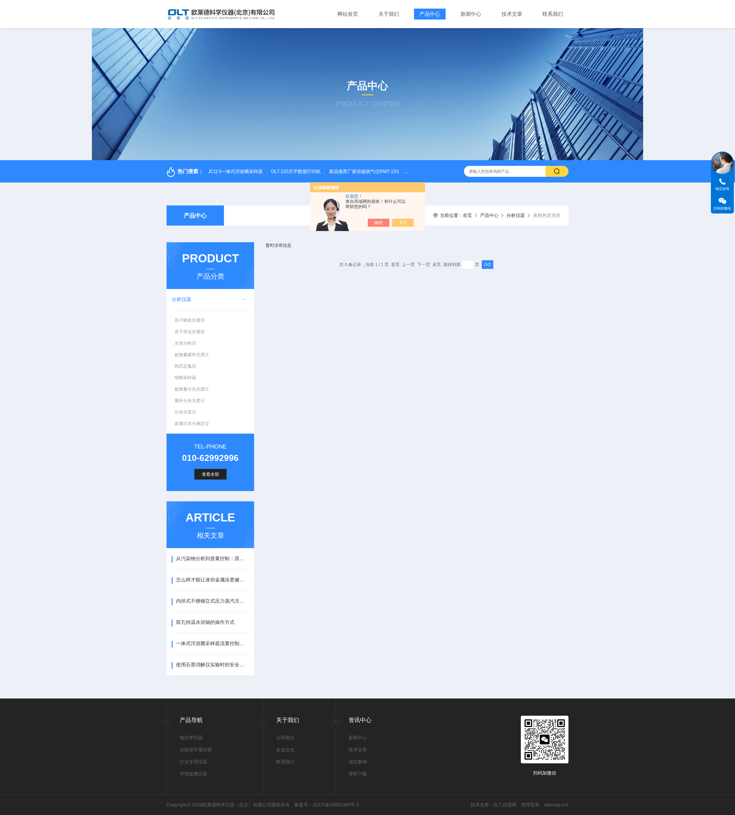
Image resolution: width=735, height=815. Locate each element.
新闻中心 (471, 14)
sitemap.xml (556, 804)
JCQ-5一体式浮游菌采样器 (235, 171)
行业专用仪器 (193, 761)
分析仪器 (515, 215)
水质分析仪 (185, 343)
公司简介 (285, 737)
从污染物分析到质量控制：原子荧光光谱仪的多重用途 (212, 558)
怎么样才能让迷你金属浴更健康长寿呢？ (212, 580)
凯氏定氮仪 (185, 366)
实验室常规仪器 (196, 749)
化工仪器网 (505, 804)
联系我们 (552, 14)
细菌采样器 (185, 377)
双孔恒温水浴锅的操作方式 (205, 622)
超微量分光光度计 (192, 389)
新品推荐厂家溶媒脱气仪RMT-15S (364, 171)
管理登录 (530, 804)
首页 (467, 215)
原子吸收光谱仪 (190, 320)
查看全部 (210, 474)
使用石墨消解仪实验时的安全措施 (212, 664)
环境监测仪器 (193, 773)
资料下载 (358, 773)
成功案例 (358, 761)
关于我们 (388, 14)
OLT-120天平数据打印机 (296, 171)
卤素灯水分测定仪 (192, 423)
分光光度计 (185, 412)
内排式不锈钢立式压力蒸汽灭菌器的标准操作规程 (212, 601)
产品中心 (429, 14)
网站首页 (347, 14)
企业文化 (285, 749)
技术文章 (512, 14)
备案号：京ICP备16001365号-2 (326, 804)
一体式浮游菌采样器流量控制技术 (212, 643)
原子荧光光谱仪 (190, 331)
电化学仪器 (191, 737)
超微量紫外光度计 (192, 354)
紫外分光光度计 (190, 400)
